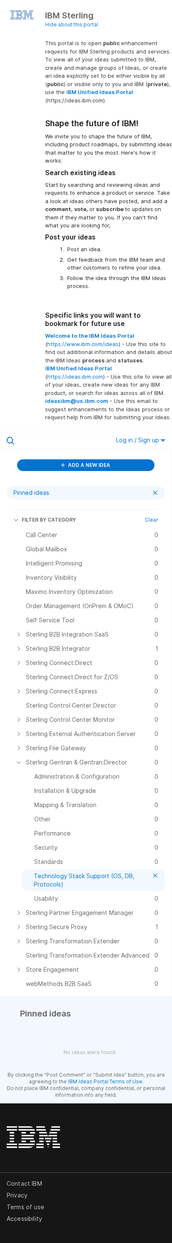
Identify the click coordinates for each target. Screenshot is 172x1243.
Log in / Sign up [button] (138, 439)
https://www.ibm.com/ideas (83, 344)
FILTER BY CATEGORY (49, 520)
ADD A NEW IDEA (88, 465)
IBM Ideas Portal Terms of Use (105, 1081)
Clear (151, 520)
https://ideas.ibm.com (75, 376)
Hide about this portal (71, 24)
